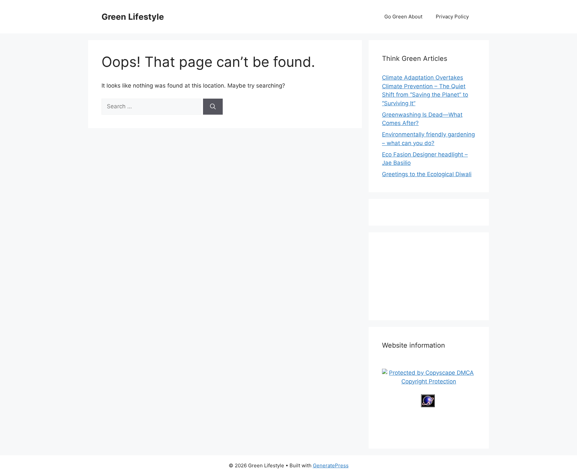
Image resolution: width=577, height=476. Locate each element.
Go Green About (403, 16)
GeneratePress (331, 465)
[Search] (213, 107)
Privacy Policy (452, 16)
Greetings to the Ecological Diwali (426, 174)
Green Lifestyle (133, 17)
